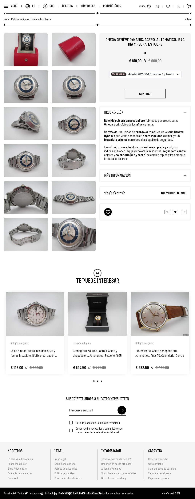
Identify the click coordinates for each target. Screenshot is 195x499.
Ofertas (67, 6)
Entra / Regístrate (17, 468)
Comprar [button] (145, 94)
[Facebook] (175, 212)
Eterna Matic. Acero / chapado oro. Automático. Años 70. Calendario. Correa (159, 353)
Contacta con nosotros (20, 473)
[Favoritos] (167, 6)
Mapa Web (13, 478)
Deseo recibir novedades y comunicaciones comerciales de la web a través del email (99, 430)
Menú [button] (14, 6)
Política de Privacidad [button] (108, 422)
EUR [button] (49, 6)
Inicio (7, 19)
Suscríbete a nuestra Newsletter (118, 473)
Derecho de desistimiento (68, 478)
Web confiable (155, 463)
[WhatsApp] (167, 212)
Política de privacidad (65, 468)
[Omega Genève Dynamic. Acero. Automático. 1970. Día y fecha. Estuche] (26, 49)
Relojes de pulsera (41, 19)
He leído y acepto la (98, 422)
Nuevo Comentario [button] (173, 193)
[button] (148, 6)
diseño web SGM (171, 493)
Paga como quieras (158, 478)
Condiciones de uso (65, 463)
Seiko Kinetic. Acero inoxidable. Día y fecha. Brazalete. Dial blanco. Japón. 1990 (32, 353)
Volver (188, 19)
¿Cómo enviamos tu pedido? (116, 459)
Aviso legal (60, 459)
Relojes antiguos (20, 19)
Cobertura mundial (158, 459)
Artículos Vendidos (111, 468)
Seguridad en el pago (159, 473)
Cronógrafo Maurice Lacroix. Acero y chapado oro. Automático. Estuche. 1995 (97, 353)
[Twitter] (184, 212)
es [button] (33, 6)
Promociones (112, 6)
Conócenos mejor (17, 463)
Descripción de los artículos (116, 463)
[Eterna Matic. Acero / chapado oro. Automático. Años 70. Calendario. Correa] (160, 314)
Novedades (88, 6)
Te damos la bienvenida (20, 459)
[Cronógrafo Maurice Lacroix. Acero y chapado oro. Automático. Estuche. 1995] (97, 314)
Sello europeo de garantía (162, 468)
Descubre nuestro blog (113, 478)
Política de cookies (64, 473)
